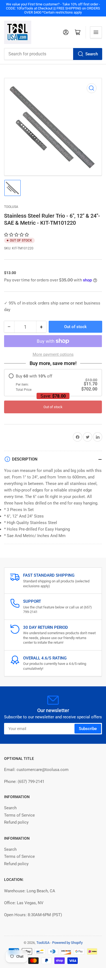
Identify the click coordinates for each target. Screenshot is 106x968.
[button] (17, 234)
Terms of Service (19, 815)
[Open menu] (96, 32)
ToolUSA (11, 207)
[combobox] (53, 54)
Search (91, 54)
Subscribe (88, 728)
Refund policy (16, 822)
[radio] (53, 383)
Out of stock (53, 407)
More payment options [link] (53, 354)
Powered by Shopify (67, 943)
